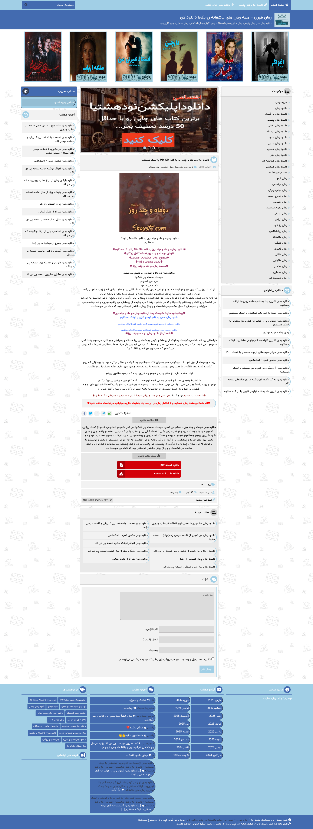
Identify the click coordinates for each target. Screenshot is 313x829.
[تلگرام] (103, 413)
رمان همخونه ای (278, 278)
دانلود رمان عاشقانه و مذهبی (42, 733)
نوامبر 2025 (182, 708)
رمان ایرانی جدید (56, 719)
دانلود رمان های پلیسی (250, 5)
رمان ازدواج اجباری (277, 196)
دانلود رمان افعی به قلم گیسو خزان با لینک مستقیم (149, 317)
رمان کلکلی (281, 255)
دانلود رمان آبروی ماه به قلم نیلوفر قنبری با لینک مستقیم (256, 391)
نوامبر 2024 (214, 748)
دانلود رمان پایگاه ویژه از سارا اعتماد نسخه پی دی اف (118, 551)
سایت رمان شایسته (76, 713)
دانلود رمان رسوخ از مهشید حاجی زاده (53, 243)
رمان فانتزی (280, 249)
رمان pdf (282, 179)
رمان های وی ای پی (76, 719)
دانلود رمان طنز (278, 155)
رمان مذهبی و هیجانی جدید (72, 733)
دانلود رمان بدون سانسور (74, 726)
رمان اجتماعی (167, 167)
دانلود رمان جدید (277, 137)
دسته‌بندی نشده (277, 173)
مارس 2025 (214, 732)
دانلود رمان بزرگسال (276, 114)
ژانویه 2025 (214, 740)
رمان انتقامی (280, 202)
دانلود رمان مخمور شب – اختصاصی (128, 535)
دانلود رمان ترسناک (276, 132)
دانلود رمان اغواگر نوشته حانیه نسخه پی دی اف (121, 543)
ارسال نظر (174, 492)
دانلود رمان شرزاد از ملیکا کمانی (130, 559)
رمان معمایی (280, 272)
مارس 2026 (214, 700)
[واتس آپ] (109, 413)
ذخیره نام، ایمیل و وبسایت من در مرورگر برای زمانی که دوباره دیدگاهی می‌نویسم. (165, 659)
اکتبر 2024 (183, 748)
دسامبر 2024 (181, 740)
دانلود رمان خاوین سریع (74, 739)
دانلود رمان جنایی (277, 143)
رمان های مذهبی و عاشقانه (45, 726)
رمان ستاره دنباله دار (76, 746)
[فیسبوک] (84, 413)
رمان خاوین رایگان (50, 739)
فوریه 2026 (182, 700)
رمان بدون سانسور (276, 208)
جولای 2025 (214, 724)
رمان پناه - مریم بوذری (276, 333)
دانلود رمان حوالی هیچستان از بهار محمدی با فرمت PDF (257, 352)
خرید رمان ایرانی (36, 706)
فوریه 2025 (182, 732)
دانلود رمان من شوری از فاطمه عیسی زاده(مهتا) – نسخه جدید (53, 151)
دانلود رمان (178, 167)
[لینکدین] (97, 413)
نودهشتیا (177, 396)
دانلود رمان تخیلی (277, 126)
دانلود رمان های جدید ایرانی (50, 713)
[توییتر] (90, 413)
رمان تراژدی (281, 219)
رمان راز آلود (280, 225)
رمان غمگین (280, 243)
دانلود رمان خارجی (277, 149)
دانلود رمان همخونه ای (274, 161)
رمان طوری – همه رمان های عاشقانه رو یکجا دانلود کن (217, 820)
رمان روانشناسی (278, 231)
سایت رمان (53, 706)
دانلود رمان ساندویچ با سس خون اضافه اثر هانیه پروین (183, 524)
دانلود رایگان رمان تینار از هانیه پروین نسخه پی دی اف (184, 551)
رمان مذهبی (280, 266)
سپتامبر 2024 (213, 755)
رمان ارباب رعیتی (277, 190)
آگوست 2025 (181, 716)
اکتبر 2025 (215, 716)
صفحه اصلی (277, 5)
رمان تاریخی (280, 214)
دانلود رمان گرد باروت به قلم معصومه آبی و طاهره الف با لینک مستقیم (149, 324)
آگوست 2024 (181, 755)
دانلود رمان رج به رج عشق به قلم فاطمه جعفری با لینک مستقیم (149, 330)
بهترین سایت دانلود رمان (74, 706)
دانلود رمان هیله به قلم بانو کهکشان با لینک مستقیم (259, 313)
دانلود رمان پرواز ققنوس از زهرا (197, 559)
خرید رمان (188, 167)
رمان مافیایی (280, 261)
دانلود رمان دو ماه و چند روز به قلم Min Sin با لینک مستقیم (175, 160)
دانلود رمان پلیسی (277, 120)
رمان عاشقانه (154, 167)
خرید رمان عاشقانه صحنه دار (42, 700)
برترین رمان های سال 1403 (73, 700)
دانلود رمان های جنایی (217, 5)
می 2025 (184, 724)
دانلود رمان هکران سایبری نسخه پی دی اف (50, 274)
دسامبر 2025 (214, 708)
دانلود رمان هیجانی (276, 167)
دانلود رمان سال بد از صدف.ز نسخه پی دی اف (189, 567)
